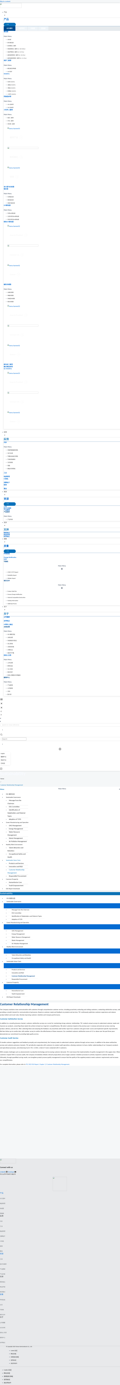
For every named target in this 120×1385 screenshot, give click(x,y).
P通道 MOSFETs (11, 88)
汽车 (5, 442)
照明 (5, 485)
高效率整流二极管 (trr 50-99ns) (16, 52)
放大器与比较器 (9, 187)
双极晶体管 (7, 96)
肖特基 (9, 39)
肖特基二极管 (11, 124)
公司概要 (7, 617)
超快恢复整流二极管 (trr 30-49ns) (16, 55)
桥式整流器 (11, 42)
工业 (5, 473)
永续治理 (10, 637)
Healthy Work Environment (14, 844)
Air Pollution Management (18, 841)
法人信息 (10, 669)
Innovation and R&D (16, 867)
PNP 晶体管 (11, 107)
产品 (6, 19)
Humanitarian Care (15, 882)
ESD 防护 (10, 71)
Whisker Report (12, 578)
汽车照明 (10, 462)
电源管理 (7, 476)
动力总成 (10, 453)
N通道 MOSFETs (11, 85)
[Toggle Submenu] (62, 905)
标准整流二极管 (12, 45)
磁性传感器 (7, 284)
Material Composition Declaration (16, 597)
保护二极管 (7, 60)
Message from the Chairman (14, 802)
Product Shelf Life (12, 591)
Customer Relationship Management (16, 871)
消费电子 (7, 482)
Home (2, 779)
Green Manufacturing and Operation (17, 822)
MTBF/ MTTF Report (13, 572)
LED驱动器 (7, 205)
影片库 (9, 694)
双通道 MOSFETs (12, 91)
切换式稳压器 (11, 203)
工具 (5, 506)
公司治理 (10, 663)
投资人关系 (7, 655)
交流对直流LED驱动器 (13, 216)
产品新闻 (10, 685)
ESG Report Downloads (13, 889)
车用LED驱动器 (11, 213)
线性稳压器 (11, 200)
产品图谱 (7, 510)
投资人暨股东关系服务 (14, 675)
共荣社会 (10, 650)
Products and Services (16, 863)
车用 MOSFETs (11, 81)
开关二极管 (11, 121)
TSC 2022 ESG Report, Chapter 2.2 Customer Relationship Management (47, 1064)
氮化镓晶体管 (8, 366)
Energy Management (16, 829)
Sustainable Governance (13, 797)
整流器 (6, 31)
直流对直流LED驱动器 (13, 219)
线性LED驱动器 (9, 222)
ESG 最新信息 (10, 794)
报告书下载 (11, 653)
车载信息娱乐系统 (13, 456)
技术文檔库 (7, 508)
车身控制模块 (11, 459)
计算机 (6, 479)
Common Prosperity (12, 879)
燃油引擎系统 (11, 468)
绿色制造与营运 (12, 640)
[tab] (9, 28)
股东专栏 (10, 672)
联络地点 (7, 533)
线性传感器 (11, 301)
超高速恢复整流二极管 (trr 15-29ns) (17, 58)
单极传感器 (11, 295)
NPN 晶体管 (11, 104)
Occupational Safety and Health (17, 855)
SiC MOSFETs (8, 369)
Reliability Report (12, 575)
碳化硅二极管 (8, 364)
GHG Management (15, 826)
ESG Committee (14, 807)
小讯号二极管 (8, 110)
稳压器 (6, 189)
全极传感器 (11, 292)
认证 (5, 559)
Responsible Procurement (17, 876)
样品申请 (7, 534)
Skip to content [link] (5, 1)
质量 (6, 546)
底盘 (9, 465)
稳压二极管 (11, 117)
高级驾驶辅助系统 (13, 450)
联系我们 (7, 536)
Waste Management (16, 838)
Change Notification (10, 557)
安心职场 (10, 643)
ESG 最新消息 (11, 634)
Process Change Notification (15, 594)
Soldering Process (12, 603)
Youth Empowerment (16, 886)
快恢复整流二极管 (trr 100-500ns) (16, 49)
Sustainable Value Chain (13, 860)
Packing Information (13, 600)
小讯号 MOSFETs (12, 94)
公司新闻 (10, 688)
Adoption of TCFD (15, 819)
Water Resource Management (14, 833)
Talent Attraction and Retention (15, 849)
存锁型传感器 (11, 298)
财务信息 (10, 666)
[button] (62, 36)
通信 (5, 488)
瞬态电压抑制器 (12, 68)
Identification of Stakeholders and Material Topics (16, 813)
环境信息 (7, 553)
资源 (6, 499)
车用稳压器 (11, 197)
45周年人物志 (8, 624)
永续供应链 (11, 647)
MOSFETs (6, 74)
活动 (9, 691)
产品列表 (10, 519)
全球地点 (7, 621)
